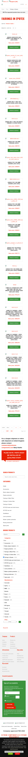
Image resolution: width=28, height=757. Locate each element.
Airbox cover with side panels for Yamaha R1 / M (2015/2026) (14, 38)
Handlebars (6, 513)
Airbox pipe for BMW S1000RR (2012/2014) (14, 162)
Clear (5, 540)
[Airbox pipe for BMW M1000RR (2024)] (14, 139)
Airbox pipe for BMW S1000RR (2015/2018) (14, 182)
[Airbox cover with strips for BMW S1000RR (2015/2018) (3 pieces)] (14, 78)
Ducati (6, 594)
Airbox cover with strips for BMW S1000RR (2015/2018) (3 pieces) (14, 83)
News (3, 640)
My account (4, 669)
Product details (14, 47)
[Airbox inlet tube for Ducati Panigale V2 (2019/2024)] (14, 118)
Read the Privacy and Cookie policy (14, 751)
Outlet (4, 486)
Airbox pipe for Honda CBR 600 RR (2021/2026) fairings (14, 269)
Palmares (4, 644)
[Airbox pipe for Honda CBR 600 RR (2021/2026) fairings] (14, 266)
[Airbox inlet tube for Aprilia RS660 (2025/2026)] (14, 99)
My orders (4, 667)
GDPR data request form (7, 659)
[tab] (14, 538)
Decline (17, 753)
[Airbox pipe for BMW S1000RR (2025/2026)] (14, 200)
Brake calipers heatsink (9, 492)
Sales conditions (20, 661)
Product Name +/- (10, 23)
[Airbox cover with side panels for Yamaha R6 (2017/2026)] (14, 56)
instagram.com (21, 723)
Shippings (19, 659)
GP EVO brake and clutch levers (11, 507)
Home (3, 9)
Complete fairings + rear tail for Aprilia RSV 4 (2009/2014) (14, 407)
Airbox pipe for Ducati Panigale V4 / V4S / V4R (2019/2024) (14, 249)
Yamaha (6, 616)
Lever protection (7, 516)
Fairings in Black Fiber (8, 498)
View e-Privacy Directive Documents (15, 747)
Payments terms (20, 657)
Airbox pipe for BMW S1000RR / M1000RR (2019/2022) (14, 226)
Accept (10, 753)
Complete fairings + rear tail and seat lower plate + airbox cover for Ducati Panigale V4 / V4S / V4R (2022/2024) (14, 359)
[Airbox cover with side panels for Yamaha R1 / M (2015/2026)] (14, 34)
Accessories (6, 489)
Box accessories (13, 648)
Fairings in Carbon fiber (9, 501)
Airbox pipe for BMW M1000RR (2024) (14, 142)
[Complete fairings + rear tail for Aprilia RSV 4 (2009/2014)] (14, 401)
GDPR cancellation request (8, 661)
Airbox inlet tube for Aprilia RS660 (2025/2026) (14, 102)
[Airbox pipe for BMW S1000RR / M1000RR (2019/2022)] (14, 221)
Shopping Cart (20, 655)
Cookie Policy (17, 726)
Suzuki (6, 608)
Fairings (12, 642)
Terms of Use (5, 657)
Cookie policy (5, 655)
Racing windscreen (7, 522)
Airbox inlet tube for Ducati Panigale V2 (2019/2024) (14, 122)
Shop (7, 9)
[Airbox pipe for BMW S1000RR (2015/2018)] (14, 179)
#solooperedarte (10, 723)
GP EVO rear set (7, 510)
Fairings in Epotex (7, 504)
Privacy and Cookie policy (7, 653)
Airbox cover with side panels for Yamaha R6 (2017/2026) (14, 61)
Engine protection (7, 495)
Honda (6, 597)
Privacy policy (9, 700)
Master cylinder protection (9, 519)
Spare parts (6, 525)
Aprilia (6, 585)
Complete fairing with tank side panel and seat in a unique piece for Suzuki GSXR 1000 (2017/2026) (14, 290)
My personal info (5, 671)
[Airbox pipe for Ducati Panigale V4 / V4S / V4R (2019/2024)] (14, 244)
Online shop (14, 728)
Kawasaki (7, 599)
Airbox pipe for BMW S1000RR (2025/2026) (14, 204)
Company (4, 642)
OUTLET (4, 646)
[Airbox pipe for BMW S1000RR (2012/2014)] (14, 158)
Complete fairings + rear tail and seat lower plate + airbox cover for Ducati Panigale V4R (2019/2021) (14, 383)
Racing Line (12, 640)
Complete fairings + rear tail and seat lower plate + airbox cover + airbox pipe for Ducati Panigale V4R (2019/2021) (14, 337)
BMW (6, 588)
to (10, 621)
